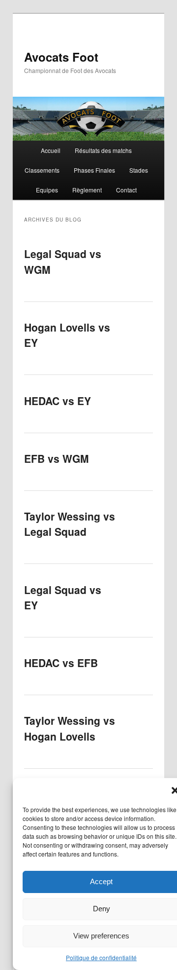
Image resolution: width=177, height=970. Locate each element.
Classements (42, 170)
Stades (138, 170)
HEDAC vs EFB (61, 662)
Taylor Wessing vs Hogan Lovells (69, 728)
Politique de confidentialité (101, 957)
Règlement (87, 190)
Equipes (47, 190)
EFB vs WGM (56, 458)
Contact (126, 190)
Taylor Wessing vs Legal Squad (69, 524)
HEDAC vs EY (57, 400)
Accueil (50, 150)
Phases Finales (94, 170)
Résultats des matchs (103, 150)
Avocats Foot (61, 56)
